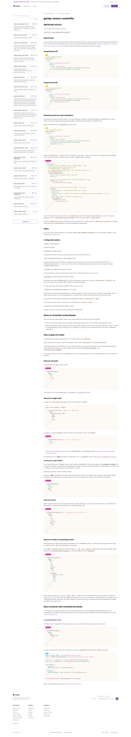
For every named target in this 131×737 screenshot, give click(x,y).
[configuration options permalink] (43, 240)
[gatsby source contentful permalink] (43, 18)
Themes (30, 712)
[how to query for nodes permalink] (43, 335)
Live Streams (47, 716)
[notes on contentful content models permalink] (43, 315)
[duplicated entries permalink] (43, 500)
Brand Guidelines (68, 732)
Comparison (31, 708)
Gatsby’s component (107, 456)
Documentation (16, 708)
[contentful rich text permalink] (43, 620)
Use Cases (31, 718)
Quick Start (15, 710)
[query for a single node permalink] (43, 398)
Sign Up (114, 6)
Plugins (30, 710)
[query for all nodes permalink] (43, 361)
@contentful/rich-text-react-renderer (70, 684)
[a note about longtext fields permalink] (43, 461)
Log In (115, 1)
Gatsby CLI (15, 719)
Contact (107, 6)
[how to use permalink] (43, 38)
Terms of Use (105, 732)
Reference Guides (17, 716)
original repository (60, 28)
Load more (25, 221)
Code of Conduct (48, 712)
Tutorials (15, 712)
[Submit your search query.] (14, 16)
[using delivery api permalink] (43, 51)
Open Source (27, 6)
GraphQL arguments (61, 451)
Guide (96, 273)
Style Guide (46, 714)
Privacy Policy (114, 732)
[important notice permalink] (43, 25)
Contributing (47, 708)
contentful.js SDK (77, 286)
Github (16, 723)
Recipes (30, 714)
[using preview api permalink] (43, 83)
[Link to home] (16, 6)
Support (111, 1)
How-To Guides (16, 714)
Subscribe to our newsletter (103, 696)
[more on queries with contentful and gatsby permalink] (43, 607)
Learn (34, 6)
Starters (30, 716)
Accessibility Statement (56, 732)
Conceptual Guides (17, 718)
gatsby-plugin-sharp (81, 597)
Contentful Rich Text (52, 620)
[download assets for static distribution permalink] (43, 115)
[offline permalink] (43, 229)
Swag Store (47, 710)
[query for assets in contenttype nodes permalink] (43, 540)
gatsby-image (51, 597)
